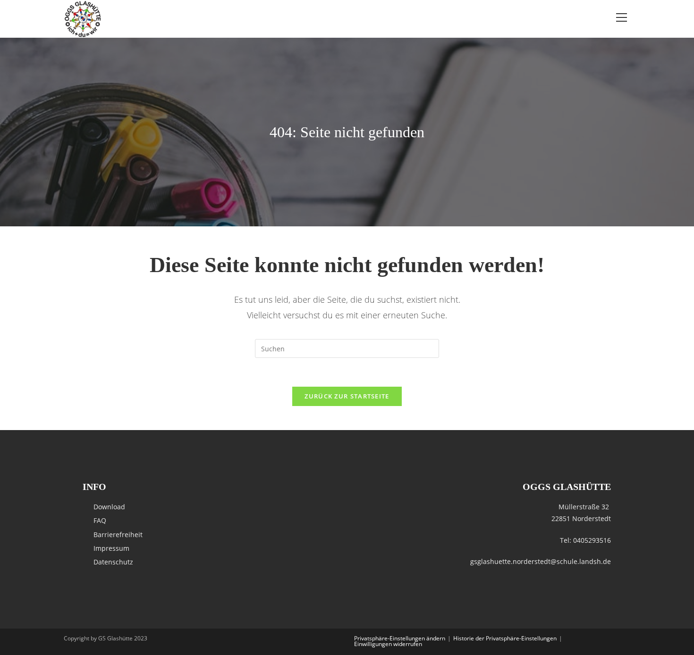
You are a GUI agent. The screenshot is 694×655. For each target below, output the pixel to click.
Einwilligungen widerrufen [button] (388, 644)
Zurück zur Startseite (347, 396)
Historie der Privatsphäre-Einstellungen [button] (505, 638)
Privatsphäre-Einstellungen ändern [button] (399, 638)
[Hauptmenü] (621, 17)
